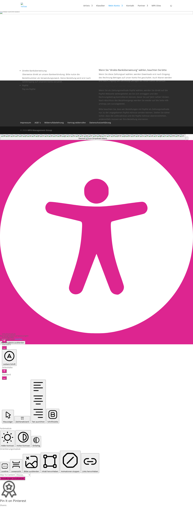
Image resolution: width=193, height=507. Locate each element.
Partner (141, 6)
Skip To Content (7, 474)
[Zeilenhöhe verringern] (4, 378)
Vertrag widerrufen (76, 122)
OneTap (18, 339)
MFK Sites (156, 6)
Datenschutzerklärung (100, 122)
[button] (187, 138)
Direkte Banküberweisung (34, 70)
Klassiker (100, 6)
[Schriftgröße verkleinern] (4, 347)
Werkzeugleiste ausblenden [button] (12, 342)
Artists (86, 6)
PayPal (25, 85)
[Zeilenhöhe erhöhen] (4, 371)
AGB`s (38, 122)
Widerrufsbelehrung (54, 122)
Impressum (25, 122)
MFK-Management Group (40, 130)
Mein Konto (114, 6)
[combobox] (92, 137)
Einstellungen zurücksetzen (12, 478)
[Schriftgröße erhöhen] (4, 341)
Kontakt (130, 6)
